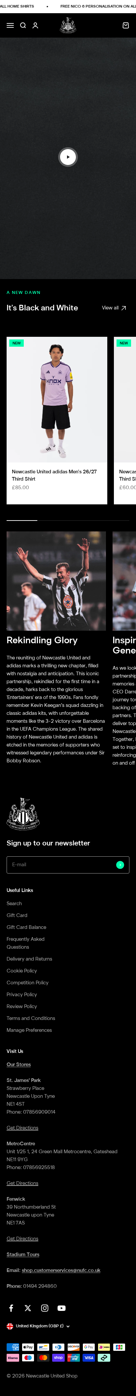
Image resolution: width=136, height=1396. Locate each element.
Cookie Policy (22, 971)
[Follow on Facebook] (11, 1308)
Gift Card (17, 915)
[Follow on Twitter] (27, 1308)
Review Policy (22, 1006)
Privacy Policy (22, 995)
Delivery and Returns (29, 959)
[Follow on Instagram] (44, 1308)
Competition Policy (28, 983)
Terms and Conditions (31, 1018)
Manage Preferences (29, 1030)
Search (14, 904)
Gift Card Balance (26, 927)
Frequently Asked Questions (26, 943)
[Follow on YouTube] (61, 1308)
